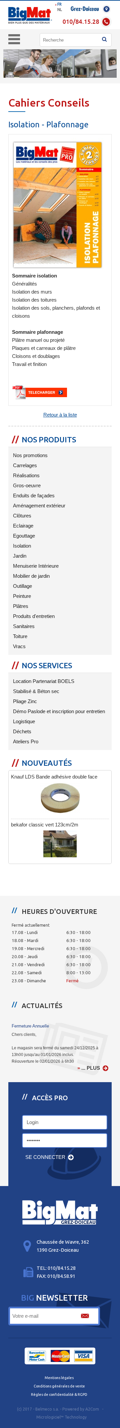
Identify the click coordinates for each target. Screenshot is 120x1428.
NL (59, 9)
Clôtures (21, 515)
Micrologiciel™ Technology (61, 1417)
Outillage (22, 586)
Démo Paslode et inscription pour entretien (58, 711)
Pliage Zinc (24, 701)
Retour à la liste (60, 415)
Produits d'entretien (33, 616)
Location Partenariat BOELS (43, 681)
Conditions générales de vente (59, 1386)
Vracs (19, 646)
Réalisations (26, 475)
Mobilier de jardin (31, 576)
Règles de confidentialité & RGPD (59, 1394)
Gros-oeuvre (26, 485)
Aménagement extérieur (38, 505)
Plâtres (20, 606)
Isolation (21, 546)
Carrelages (24, 465)
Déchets (21, 731)
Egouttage (23, 536)
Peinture (21, 596)
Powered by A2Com (80, 1409)
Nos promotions (30, 455)
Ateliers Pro (25, 741)
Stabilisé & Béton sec (35, 691)
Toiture (19, 636)
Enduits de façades (33, 495)
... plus (90, 1068)
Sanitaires (23, 626)
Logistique (23, 721)
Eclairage (22, 526)
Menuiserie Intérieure (35, 566)
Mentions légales (59, 1378)
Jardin (19, 556)
